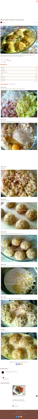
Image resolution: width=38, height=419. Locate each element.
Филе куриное (9, 60)
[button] (17, 364)
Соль (1, 75)
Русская (7, 59)
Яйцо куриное (3, 70)
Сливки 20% (2, 78)
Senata (3, 374)
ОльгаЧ (5, 377)
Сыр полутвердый (3, 79)
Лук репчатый (3, 68)
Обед (5, 62)
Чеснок (2, 81)
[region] (19, 10)
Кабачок (2, 73)
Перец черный (3, 76)
